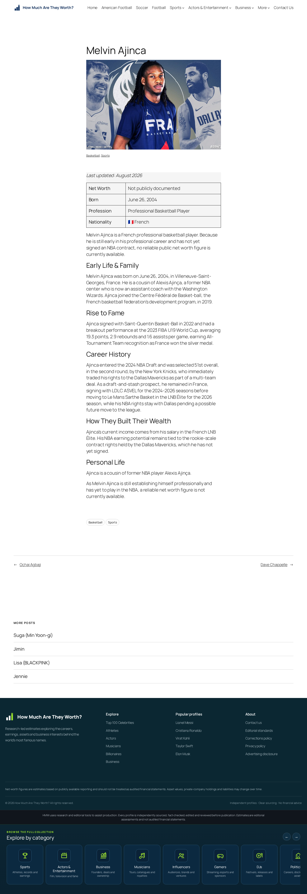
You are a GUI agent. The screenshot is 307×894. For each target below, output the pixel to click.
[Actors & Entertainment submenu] (230, 8)
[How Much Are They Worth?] (49, 716)
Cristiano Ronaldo (188, 730)
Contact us (253, 722)
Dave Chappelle (274, 564)
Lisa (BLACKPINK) (32, 662)
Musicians (113, 746)
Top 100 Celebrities (120, 722)
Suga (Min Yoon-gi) (33, 635)
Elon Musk (183, 754)
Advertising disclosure (261, 754)
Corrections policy (258, 738)
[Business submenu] (253, 8)
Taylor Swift (184, 746)
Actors (111, 738)
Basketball (93, 155)
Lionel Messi (184, 722)
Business (112, 761)
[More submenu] (269, 8)
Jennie (20, 676)
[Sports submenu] (183, 8)
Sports (105, 155)
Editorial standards (259, 730)
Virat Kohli (183, 738)
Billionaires (113, 754)
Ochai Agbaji (30, 564)
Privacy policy (255, 746)
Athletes (112, 730)
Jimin (19, 649)
